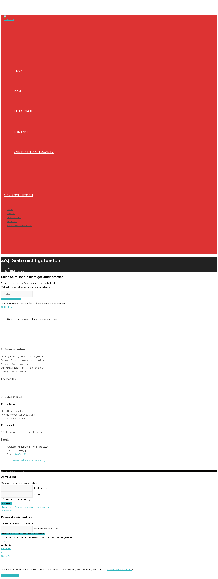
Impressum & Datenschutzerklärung (23, 460)
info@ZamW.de (20, 454)
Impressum (6, 511)
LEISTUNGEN (14, 217)
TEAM (10, 209)
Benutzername (40, 488)
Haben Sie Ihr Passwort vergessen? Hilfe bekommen (26, 507)
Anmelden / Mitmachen (34, 152)
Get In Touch (7, 307)
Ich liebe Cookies (10, 575)
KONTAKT (12, 221)
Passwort (37, 494)
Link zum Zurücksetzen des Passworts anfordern (23, 534)
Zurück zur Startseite (11, 299)
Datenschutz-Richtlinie (119, 569)
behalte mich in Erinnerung (17, 499)
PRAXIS (11, 213)
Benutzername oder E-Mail (46, 528)
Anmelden (6, 503)
